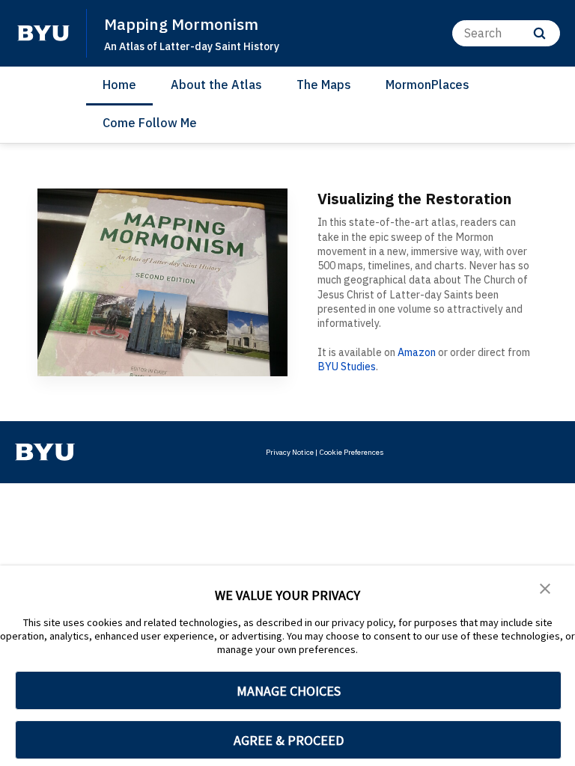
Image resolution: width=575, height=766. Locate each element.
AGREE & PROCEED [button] (289, 740)
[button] (545, 587)
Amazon (417, 352)
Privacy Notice (290, 452)
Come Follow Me (150, 122)
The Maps (323, 84)
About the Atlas (216, 84)
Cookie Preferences (351, 452)
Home (119, 84)
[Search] (539, 33)
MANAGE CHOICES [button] (289, 690)
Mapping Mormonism (181, 23)
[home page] (43, 32)
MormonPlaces (427, 84)
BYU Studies (346, 366)
